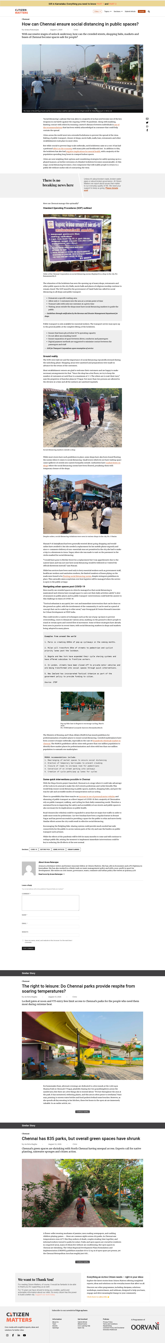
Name (24, 915)
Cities (96, 11)
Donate (141, 11)
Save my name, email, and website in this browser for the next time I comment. (48, 941)
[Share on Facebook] (147, 130)
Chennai (25, 19)
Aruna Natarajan (31, 30)
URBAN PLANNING (73, 849)
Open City (81, 1328)
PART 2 (112, 4)
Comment (26, 894)
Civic (76, 30)
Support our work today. (45, 1294)
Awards (54, 1326)
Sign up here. (82, 1310)
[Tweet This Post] (147, 122)
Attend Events (82, 1324)
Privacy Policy (108, 1322)
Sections (117, 11)
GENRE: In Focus (58, 849)
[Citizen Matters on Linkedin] (18, 1335)
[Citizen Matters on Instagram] (7, 1335)
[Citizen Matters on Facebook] (13, 1335)
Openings (55, 1328)
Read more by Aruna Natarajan (51, 874)
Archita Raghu (30, 997)
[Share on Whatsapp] (147, 126)
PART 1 (100, 4)
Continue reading (82, 1112)
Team (54, 1324)
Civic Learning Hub (84, 1326)
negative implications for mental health (83, 151)
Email (24, 923)
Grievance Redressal (110, 1330)
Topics (107, 11)
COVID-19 (34, 849)
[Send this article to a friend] (147, 119)
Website (25, 932)
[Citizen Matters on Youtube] (24, 1335)
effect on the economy (62, 148)
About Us (55, 1322)
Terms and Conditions (110, 1324)
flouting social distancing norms (77, 576)
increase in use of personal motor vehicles (97, 796)
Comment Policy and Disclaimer (113, 1328)
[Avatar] (29, 868)
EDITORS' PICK (45, 849)
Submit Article (130, 11)
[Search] (149, 12)
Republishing (107, 1326)
